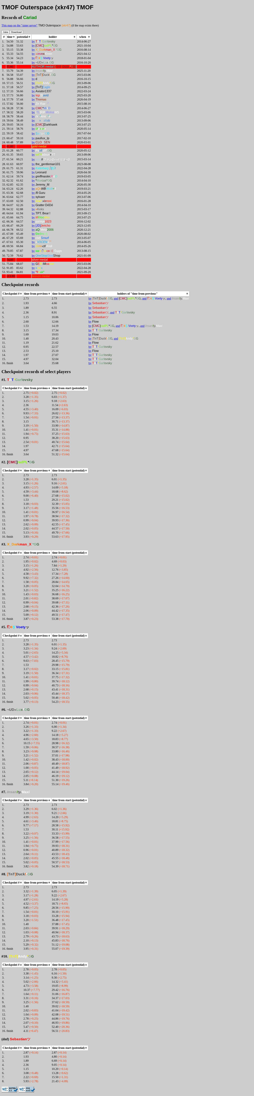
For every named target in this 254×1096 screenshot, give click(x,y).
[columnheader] (11, 36)
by (33, 41)
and (116, 298)
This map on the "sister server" (19, 25)
